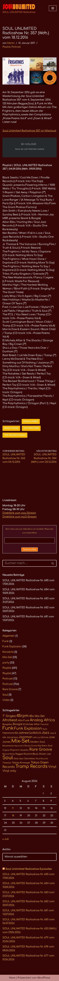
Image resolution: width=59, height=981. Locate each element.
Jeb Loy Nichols (40, 737)
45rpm (22, 716)
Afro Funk (23, 720)
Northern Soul (45, 746)
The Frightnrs (31, 428)
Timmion (6, 763)
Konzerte (8, 652)
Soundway (29, 758)
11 (13, 808)
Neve (12, 977)
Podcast (16, 47)
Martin (11, 43)
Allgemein (8, 635)
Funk (5, 641)
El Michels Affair (31, 724)
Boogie (17, 724)
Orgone (6, 750)
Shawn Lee (45, 754)
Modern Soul (37, 742)
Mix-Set (7, 657)
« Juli (5, 839)
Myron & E (19, 746)
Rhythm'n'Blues (31, 754)
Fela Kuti (45, 724)
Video (6, 700)
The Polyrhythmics (15, 435)
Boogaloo (7, 724)
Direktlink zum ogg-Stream (19, 513)
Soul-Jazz (19, 758)
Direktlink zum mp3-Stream (19, 516)
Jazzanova (12, 737)
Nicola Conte (30, 746)
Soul (5, 694)
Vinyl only (9, 770)
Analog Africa (42, 720)
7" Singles (9, 716)
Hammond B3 (10, 733)
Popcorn (15, 750)
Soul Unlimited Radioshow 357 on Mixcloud (29, 130)
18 (13, 815)
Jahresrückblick (30, 732)
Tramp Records (31, 766)
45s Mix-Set (37, 716)
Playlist (6, 47)
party (5, 662)
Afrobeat (9, 720)
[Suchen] (53, 563)
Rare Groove (10, 689)
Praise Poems (11, 428)
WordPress (43, 977)
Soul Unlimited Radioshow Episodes (28, 869)
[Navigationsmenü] (53, 8)
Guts (45, 729)
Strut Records (42, 759)
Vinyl (52, 767)
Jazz (45, 733)
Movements (8, 746)
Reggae (19, 754)
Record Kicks (8, 754)
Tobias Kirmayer (21, 763)
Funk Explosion (12, 646)
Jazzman (25, 737)
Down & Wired (30, 421)
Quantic (24, 750)
